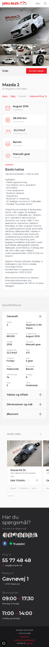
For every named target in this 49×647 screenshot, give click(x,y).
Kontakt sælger (36, 71)
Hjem (4, 96)
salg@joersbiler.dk (13, 565)
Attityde (29, 643)
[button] (40, 434)
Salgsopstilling (36, 96)
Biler (38, 3)
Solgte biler (24, 637)
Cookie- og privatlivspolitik (24, 640)
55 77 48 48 (16, 560)
